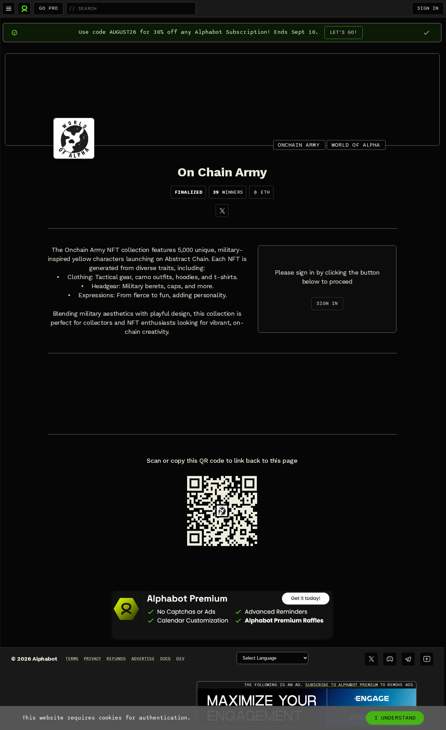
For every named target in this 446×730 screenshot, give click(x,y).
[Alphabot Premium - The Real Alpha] (222, 608)
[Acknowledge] (426, 32)
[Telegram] (408, 659)
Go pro (48, 8)
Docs (165, 658)
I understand (395, 717)
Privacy (92, 658)
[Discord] (389, 659)
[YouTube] (426, 659)
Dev (180, 658)
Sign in (427, 8)
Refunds (116, 658)
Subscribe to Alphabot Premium (341, 684)
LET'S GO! (343, 32)
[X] (222, 210)
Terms (72, 658)
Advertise (143, 658)
